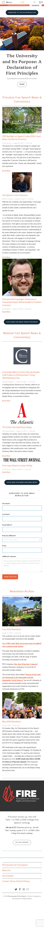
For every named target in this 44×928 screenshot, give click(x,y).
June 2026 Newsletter (11, 629)
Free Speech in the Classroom (15, 195)
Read (22, 84)
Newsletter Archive (22, 591)
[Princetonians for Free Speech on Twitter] (16, 889)
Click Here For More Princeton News (22, 322)
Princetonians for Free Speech (17, 896)
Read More (6, 171)
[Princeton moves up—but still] (22, 795)
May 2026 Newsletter (11, 722)
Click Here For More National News (22, 482)
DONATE (35, 6)
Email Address (7, 525)
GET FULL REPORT (22, 842)
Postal (4, 546)
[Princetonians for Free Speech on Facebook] (20, 889)
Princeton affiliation (8, 535)
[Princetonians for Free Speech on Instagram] (24, 889)
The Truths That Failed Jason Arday (17, 427)
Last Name (5, 514)
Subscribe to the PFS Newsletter (22, 12)
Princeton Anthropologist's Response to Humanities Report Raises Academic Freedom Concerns (22, 302)
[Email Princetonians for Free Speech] (27, 889)
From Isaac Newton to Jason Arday (17, 466)
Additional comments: (9, 556)
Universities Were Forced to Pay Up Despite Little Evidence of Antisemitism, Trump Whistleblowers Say (21, 375)
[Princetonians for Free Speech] (22, 2)
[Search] (35, 2)
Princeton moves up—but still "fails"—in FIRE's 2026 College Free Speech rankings (22, 820)
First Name (5, 503)
